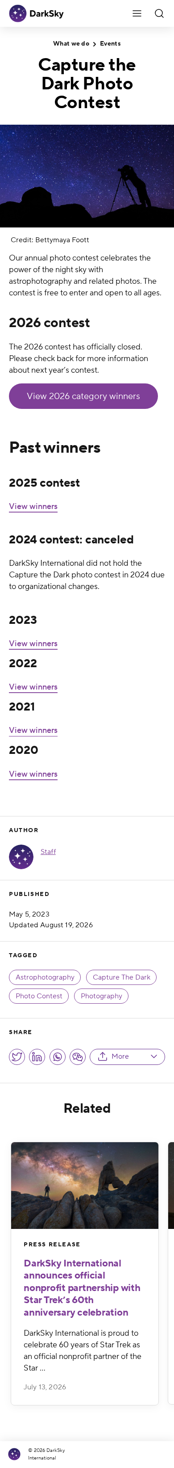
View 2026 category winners (83, 396)
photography (101, 996)
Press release (52, 1244)
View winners (33, 506)
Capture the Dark (121, 977)
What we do (71, 44)
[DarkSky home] (16, 1454)
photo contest (39, 996)
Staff (48, 851)
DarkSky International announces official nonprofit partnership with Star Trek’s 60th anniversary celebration (82, 1288)
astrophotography (45, 977)
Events (110, 44)
